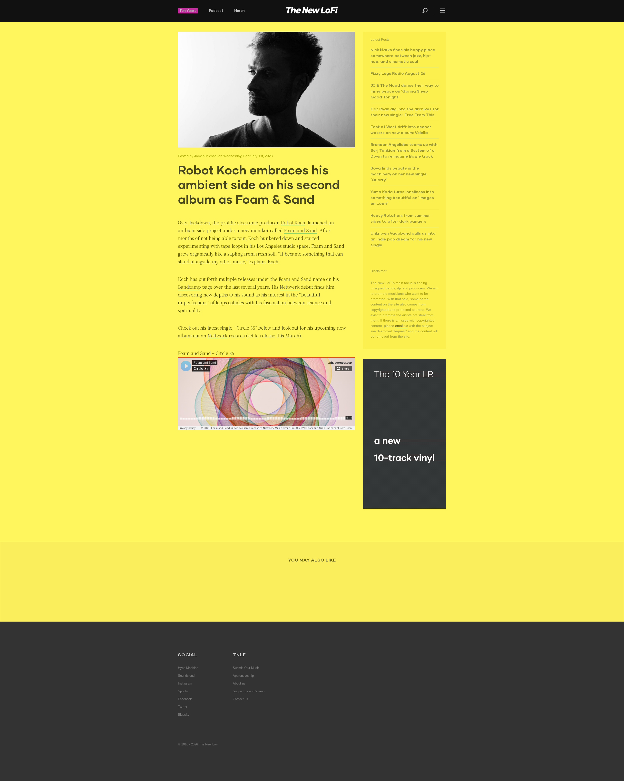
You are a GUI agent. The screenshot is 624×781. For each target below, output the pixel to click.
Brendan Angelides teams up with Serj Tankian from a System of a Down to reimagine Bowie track (404, 150)
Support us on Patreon (248, 691)
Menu (442, 10)
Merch (239, 11)
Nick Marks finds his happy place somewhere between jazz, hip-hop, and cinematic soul (402, 55)
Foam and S (296, 230)
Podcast (216, 11)
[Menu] (440, 10)
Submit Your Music (246, 668)
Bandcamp (189, 287)
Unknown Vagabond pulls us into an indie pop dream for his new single (403, 239)
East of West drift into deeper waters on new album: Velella (400, 129)
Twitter (182, 707)
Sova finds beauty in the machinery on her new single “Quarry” (398, 174)
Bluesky (183, 714)
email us (401, 326)
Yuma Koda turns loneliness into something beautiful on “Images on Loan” (402, 197)
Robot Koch (293, 222)
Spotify (183, 691)
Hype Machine (188, 668)
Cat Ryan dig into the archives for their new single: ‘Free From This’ (404, 111)
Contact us (240, 699)
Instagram (185, 683)
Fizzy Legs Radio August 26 (397, 73)
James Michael (205, 156)
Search (425, 10)
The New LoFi (312, 11)
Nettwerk (290, 287)
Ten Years (187, 11)
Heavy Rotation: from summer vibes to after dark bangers (400, 218)
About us (239, 683)
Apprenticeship (243, 675)
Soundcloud (186, 675)
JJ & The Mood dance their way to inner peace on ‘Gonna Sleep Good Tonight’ (404, 91)
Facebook (185, 699)
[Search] (428, 10)
